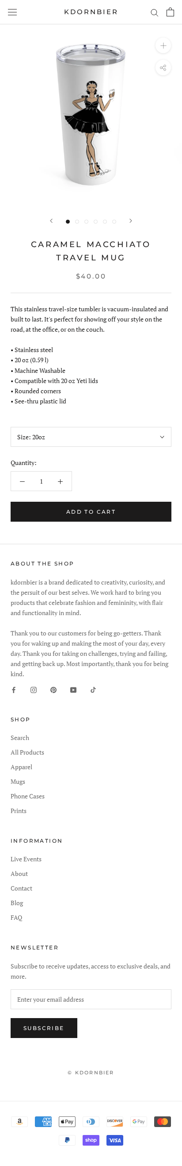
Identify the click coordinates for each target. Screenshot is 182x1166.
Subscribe (43, 1028)
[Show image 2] (77, 222)
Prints (19, 810)
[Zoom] (163, 45)
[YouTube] (73, 689)
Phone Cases (28, 796)
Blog (17, 903)
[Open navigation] (12, 11)
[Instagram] (33, 689)
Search (20, 737)
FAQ (16, 917)
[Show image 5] (105, 222)
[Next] (130, 221)
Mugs (18, 781)
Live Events (26, 859)
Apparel (21, 767)
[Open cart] (170, 12)
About (19, 873)
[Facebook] (14, 689)
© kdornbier (91, 1072)
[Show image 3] (86, 222)
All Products (27, 752)
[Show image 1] (68, 222)
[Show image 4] (96, 222)
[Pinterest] (53, 689)
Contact (21, 888)
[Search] (155, 12)
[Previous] (51, 221)
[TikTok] (93, 689)
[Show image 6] (114, 222)
